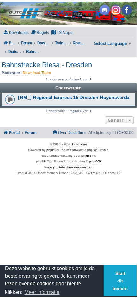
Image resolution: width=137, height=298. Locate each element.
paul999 (95, 161)
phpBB (51, 150)
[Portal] (68, 13)
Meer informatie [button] (41, 292)
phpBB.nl (88, 155)
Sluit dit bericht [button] (120, 281)
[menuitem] (16, 33)
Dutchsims (79, 144)
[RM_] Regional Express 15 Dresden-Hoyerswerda (73, 97)
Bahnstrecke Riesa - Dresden (47, 65)
